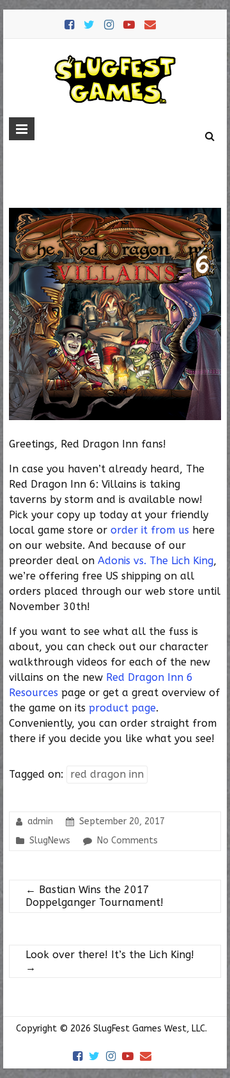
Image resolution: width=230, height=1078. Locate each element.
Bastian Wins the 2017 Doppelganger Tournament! (95, 896)
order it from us (150, 530)
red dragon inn (107, 774)
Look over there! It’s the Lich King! (110, 961)
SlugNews (49, 840)
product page (122, 708)
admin (40, 821)
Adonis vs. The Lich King (155, 561)
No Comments (127, 840)
